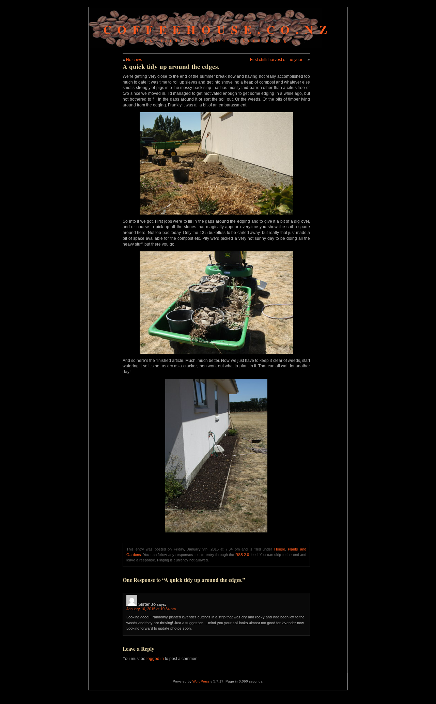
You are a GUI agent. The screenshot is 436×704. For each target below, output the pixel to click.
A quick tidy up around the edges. (171, 66)
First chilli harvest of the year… (278, 59)
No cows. (134, 59)
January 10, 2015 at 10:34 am (151, 609)
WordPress (200, 681)
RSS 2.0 (242, 555)
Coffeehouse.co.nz (218, 29)
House (279, 549)
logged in (155, 658)
